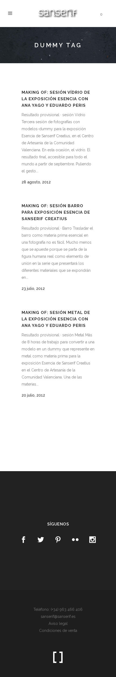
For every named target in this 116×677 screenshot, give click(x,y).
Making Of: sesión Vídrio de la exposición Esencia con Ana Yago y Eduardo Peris (56, 99)
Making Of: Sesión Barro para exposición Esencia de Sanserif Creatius (56, 212)
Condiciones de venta (58, 630)
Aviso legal (58, 623)
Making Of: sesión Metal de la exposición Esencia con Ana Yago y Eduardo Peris (56, 319)
